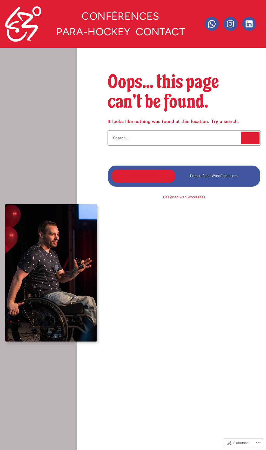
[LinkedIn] (249, 24)
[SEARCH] (250, 138)
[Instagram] (230, 24)
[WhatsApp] (212, 24)
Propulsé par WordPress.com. (214, 176)
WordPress (196, 197)
